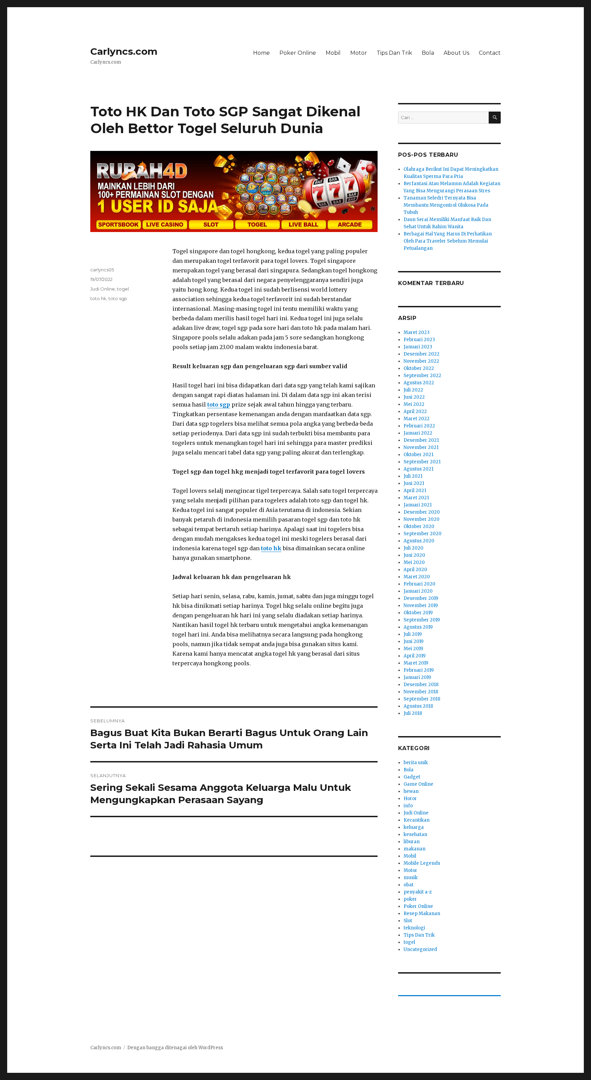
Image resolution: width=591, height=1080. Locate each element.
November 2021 (421, 447)
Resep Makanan (422, 913)
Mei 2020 (414, 562)
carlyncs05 (102, 269)
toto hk (98, 298)
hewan (411, 791)
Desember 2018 (421, 684)
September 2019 (422, 620)
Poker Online (297, 53)
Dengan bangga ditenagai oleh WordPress (175, 1048)
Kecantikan (417, 820)
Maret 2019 (416, 663)
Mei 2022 (414, 404)
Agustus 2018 (418, 706)
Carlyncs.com (123, 51)
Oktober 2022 (419, 368)
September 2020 (423, 534)
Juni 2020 (414, 555)
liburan (412, 842)
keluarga (414, 827)
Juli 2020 (413, 548)
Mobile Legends (422, 863)
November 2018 (421, 692)
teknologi (414, 928)
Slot (408, 921)
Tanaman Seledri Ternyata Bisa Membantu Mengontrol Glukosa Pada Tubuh (446, 205)
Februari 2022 (419, 426)
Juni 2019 (413, 641)
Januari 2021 (418, 505)
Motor (358, 53)
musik (411, 877)
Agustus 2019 (418, 627)
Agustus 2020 (419, 541)
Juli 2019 (413, 634)
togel (123, 289)
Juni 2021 (414, 483)
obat (408, 885)
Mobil (333, 53)
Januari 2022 (418, 433)
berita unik (416, 763)
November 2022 (421, 361)
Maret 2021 (416, 498)
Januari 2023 (418, 347)
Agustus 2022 (419, 383)
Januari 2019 (417, 677)
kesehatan (415, 834)
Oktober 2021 (418, 455)
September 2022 (422, 375)
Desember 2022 (421, 354)
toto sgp (117, 298)
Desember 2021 (421, 440)
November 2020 (421, 519)
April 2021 (415, 490)
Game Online (418, 784)
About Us (456, 53)
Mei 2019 (413, 649)
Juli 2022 (413, 390)
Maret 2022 (417, 419)
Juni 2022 (414, 397)
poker (410, 899)
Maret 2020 (417, 577)
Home (261, 53)
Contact (490, 53)
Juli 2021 (413, 476)
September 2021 (422, 462)
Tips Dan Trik (394, 53)
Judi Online (102, 289)
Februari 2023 (419, 340)
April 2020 (415, 570)
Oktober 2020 (419, 526)
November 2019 (421, 605)
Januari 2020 (418, 591)
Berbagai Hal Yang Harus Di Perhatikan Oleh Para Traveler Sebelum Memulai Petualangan (448, 241)
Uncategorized (420, 949)
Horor (410, 798)
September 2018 (422, 699)
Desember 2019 (421, 598)
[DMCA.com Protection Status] (234, 867)
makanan (414, 849)
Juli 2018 (413, 713)
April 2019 (414, 656)
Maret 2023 (417, 332)
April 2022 (415, 411)
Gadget (412, 777)
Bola (428, 53)
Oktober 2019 (418, 613)
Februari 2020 (419, 584)
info (408, 806)
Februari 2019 (419, 670)
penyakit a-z (418, 892)
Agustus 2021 (418, 469)
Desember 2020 (422, 512)
